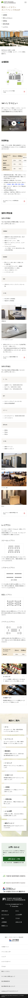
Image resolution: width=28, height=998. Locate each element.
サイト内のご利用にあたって (8, 976)
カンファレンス (5, 914)
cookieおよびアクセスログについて (9, 991)
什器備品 (9, 184)
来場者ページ (4, 925)
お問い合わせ (4, 910)
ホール (17, 910)
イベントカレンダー (6, 951)
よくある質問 (19, 914)
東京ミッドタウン (5, 971)
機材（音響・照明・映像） (18, 184)
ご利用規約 (4, 922)
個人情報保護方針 (5, 981)
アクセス (18, 918)
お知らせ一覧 (19, 922)
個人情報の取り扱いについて (8, 986)
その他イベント (5, 946)
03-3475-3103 (9, 862)
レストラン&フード (6, 961)
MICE (2, 918)
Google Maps (15, 906)
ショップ (3, 956)
